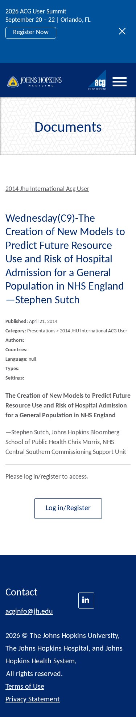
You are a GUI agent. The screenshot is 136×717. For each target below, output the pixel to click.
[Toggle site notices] (124, 32)
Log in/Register (68, 508)
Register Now (31, 32)
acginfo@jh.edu (29, 611)
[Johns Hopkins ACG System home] (97, 80)
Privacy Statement (32, 699)
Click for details (33, 48)
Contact (21, 593)
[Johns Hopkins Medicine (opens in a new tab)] (86, 601)
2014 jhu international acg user (47, 189)
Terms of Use (24, 687)
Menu (120, 82)
